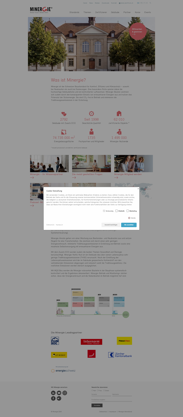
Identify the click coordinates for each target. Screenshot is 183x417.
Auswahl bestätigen (111, 225)
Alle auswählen (129, 225)
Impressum (59, 225)
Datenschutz (50, 225)
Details (133, 217)
